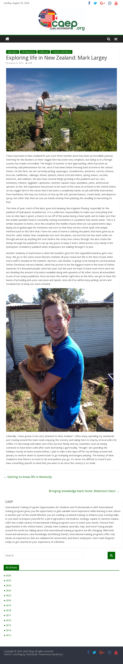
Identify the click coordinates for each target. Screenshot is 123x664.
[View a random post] (115, 38)
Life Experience (28, 52)
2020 (7, 600)
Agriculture (13, 52)
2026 (7, 575)
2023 (7, 590)
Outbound (43, 52)
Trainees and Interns (61, 52)
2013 (7, 635)
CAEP (30, 63)
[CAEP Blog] (7, 38)
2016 (7, 620)
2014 (7, 630)
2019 (7, 605)
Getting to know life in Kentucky (28, 477)
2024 (7, 585)
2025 (7, 580)
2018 (7, 610)
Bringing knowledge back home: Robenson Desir (84, 491)
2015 (7, 625)
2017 (7, 615)
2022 (7, 595)
